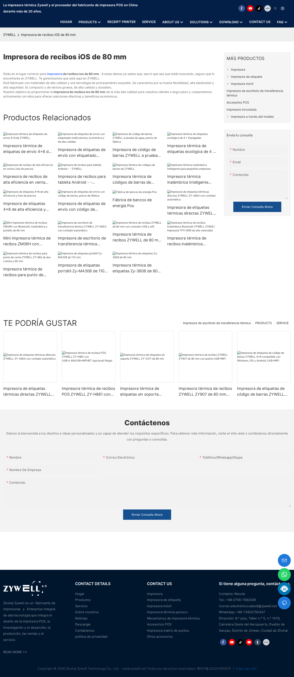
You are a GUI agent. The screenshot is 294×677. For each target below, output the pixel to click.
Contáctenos (84, 630)
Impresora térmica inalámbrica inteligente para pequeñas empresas (190, 179)
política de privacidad (91, 636)
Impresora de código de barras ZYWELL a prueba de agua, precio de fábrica (136, 152)
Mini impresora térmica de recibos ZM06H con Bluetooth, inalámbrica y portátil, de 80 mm (27, 241)
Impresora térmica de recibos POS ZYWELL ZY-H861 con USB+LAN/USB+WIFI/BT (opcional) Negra (88, 391)
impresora (54, 74)
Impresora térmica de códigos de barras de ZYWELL (132, 179)
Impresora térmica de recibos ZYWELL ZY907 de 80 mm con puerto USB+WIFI (205, 391)
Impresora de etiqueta (164, 600)
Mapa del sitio (246, 668)
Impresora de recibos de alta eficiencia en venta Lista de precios (25, 179)
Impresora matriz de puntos (168, 630)
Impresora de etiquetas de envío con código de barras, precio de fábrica (81, 206)
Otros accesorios (160, 636)
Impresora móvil (159, 606)
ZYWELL (9, 35)
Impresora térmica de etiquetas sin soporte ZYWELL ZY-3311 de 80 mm (145, 391)
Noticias (81, 618)
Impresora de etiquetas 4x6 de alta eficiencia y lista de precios (24, 206)
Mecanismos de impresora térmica (173, 618)
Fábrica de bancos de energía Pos (132, 203)
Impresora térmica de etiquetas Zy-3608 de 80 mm (135, 268)
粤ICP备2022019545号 (214, 668)
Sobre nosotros (87, 612)
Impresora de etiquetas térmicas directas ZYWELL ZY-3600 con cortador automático (191, 210)
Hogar (79, 594)
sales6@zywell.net (263, 606)
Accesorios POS (159, 624)
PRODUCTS (263, 323)
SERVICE (282, 323)
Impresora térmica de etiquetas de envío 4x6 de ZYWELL (27, 148)
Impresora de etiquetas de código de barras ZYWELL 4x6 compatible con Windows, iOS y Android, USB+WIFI (261, 391)
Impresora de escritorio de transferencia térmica (217, 323)
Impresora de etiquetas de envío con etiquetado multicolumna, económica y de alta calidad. (83, 152)
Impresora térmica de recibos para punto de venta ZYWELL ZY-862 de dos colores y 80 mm (26, 272)
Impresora (154, 594)
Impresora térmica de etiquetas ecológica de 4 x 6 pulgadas (191, 148)
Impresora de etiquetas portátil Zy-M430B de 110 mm (81, 268)
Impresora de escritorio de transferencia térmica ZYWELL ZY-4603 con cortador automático (82, 241)
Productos (83, 600)
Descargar (83, 624)
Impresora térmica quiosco (167, 612)
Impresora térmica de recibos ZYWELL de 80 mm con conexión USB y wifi (137, 237)
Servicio (81, 606)
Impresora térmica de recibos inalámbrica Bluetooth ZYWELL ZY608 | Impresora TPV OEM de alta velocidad (192, 241)
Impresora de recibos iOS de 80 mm (48, 35)
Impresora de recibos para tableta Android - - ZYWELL (82, 179)
